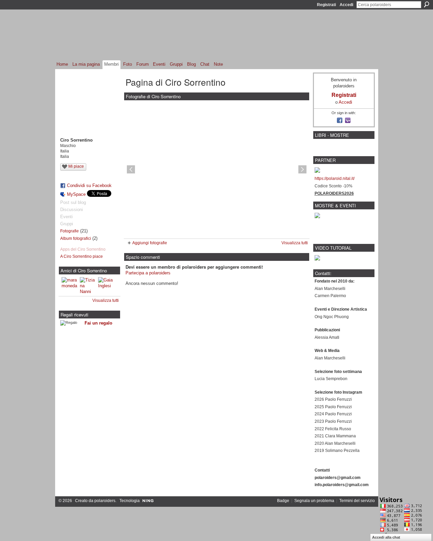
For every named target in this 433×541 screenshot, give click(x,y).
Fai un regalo (98, 323)
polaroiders (104, 500)
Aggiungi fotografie (149, 243)
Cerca (426, 4)
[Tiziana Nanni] (88, 285)
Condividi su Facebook (89, 185)
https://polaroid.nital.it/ (335, 178)
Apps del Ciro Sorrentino (83, 249)
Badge (283, 500)
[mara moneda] (70, 285)
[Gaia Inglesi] (106, 285)
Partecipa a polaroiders (148, 272)
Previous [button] (131, 169)
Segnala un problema (314, 500)
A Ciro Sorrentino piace (81, 256)
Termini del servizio (357, 500)
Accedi (346, 4)
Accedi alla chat (386, 537)
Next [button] (302, 169)
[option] (216, 169)
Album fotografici (75, 238)
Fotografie (69, 231)
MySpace (76, 194)
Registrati (326, 4)
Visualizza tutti (105, 300)
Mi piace (76, 166)
